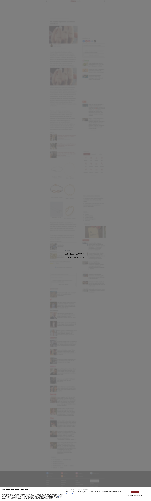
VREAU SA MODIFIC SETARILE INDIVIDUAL (134, 495)
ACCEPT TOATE (135, 492)
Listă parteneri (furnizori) (69, 493)
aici (58, 496)
